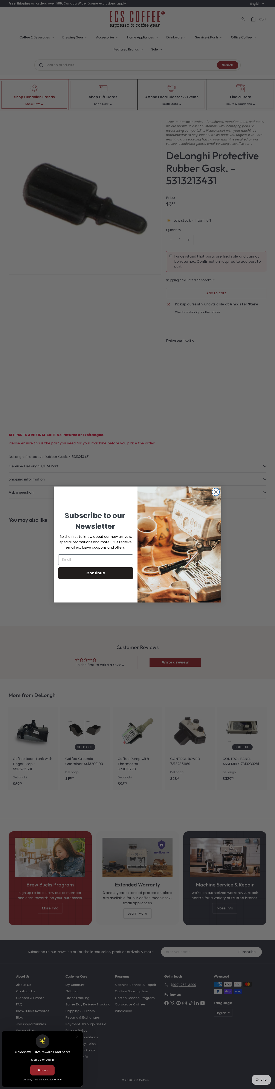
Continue (95, 573)
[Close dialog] (216, 492)
